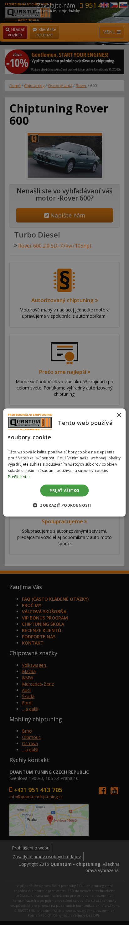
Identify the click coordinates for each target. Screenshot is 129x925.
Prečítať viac (19, 476)
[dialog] (64, 463)
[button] (64, 505)
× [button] (118, 415)
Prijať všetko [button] (64, 490)
